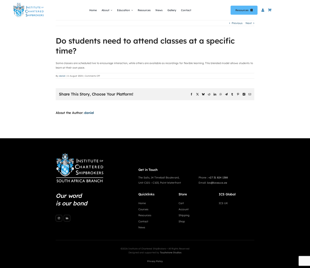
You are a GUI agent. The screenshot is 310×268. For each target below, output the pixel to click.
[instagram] (59, 218)
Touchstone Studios (171, 252)
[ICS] (80, 154)
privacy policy (155, 261)
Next (249, 23)
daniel (62, 76)
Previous (237, 23)
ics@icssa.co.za (217, 182)
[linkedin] (67, 218)
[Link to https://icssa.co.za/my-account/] (262, 10)
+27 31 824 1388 (218, 177)
